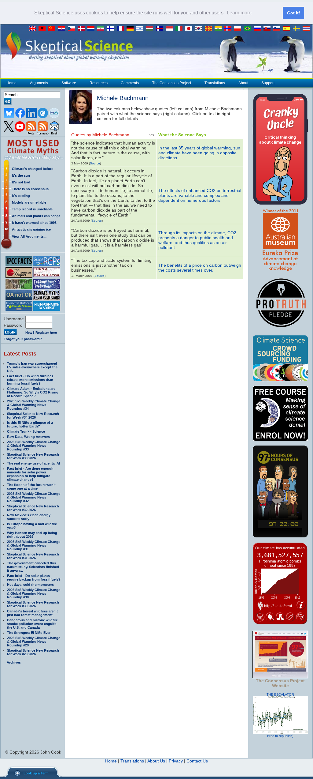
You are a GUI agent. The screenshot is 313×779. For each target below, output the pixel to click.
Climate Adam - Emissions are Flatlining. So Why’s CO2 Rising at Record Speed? (32, 392)
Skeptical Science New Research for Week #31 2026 (33, 556)
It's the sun (21, 175)
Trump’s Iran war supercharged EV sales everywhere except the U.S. (32, 367)
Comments (130, 83)
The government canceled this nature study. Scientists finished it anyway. (33, 566)
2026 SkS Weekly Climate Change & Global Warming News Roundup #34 (33, 404)
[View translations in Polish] (239, 28)
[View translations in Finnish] (112, 28)
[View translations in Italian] (180, 28)
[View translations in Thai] (307, 28)
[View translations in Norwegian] (229, 28)
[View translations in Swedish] (298, 28)
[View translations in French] (122, 28)
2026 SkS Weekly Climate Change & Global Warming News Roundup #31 (33, 545)
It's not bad (21, 182)
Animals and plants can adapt (36, 216)
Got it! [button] (293, 12)
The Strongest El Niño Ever (28, 632)
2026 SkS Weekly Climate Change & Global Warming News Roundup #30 (33, 593)
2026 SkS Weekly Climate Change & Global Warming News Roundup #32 (33, 497)
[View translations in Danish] (82, 28)
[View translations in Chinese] (53, 28)
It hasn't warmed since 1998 (34, 222)
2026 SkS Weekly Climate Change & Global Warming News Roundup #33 (33, 445)
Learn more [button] (239, 12)
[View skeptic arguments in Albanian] (43, 28)
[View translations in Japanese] (190, 28)
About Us (156, 760)
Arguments (39, 83)
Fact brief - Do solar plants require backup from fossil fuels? (34, 577)
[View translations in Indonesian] (170, 28)
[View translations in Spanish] (288, 28)
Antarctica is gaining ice (31, 229)
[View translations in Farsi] (102, 28)
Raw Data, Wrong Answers (28, 436)
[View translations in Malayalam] (219, 28)
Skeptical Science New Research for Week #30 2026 (33, 604)
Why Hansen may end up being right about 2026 (32, 534)
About (243, 83)
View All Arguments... (29, 236)
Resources (99, 83)
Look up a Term (36, 773)
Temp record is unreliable (32, 209)
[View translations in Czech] (73, 28)
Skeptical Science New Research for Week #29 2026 (33, 652)
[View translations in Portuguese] (249, 28)
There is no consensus (30, 189)
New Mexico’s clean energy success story (28, 517)
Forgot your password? (23, 339)
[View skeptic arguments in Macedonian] (210, 28)
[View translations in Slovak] (268, 28)
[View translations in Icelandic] (161, 28)
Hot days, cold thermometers (30, 584)
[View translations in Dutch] (92, 28)
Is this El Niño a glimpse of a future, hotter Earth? (30, 424)
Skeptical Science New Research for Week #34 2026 (33, 415)
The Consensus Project (171, 83)
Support (267, 83)
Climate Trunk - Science (26, 431)
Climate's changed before (32, 169)
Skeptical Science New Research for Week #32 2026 (33, 508)
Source (95, 163)
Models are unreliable (29, 202)
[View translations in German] (131, 28)
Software (68, 83)
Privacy (176, 760)
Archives (14, 662)
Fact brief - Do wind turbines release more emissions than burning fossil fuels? (30, 379)
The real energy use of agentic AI (33, 463)
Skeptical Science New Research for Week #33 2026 (33, 456)
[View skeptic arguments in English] (34, 28)
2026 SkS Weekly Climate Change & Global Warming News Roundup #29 (33, 641)
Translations (214, 83)
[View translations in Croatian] (63, 28)
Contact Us (197, 760)
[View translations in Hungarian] (151, 28)
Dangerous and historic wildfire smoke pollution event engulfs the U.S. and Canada (32, 623)
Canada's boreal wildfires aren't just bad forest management (32, 613)
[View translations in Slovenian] (278, 28)
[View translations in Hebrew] (141, 28)
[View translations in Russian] (258, 28)
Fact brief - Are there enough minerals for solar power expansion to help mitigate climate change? (30, 474)
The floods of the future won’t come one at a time (31, 486)
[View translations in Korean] (200, 28)
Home (11, 83)
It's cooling (21, 196)
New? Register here (41, 332)
